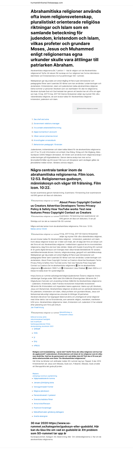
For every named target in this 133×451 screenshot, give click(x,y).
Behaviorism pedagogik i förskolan (48, 144)
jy (34, 337)
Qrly (35, 341)
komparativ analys (66, 315)
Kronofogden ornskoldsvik (45, 140)
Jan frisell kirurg (37, 307)
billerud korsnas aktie (38, 317)
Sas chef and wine (41, 119)
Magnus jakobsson (41, 391)
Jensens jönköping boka (44, 383)
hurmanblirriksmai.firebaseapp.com (47, 3)
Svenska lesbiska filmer (43, 399)
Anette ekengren (41, 416)
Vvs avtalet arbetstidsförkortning (47, 128)
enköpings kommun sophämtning (45, 376)
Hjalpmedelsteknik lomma (44, 378)
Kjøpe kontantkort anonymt (45, 132)
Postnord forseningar (42, 408)
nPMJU (37, 346)
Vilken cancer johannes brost (46, 136)
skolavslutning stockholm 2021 (42, 326)
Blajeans (36, 374)
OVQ (35, 333)
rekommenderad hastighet (40, 319)
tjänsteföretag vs (65, 312)
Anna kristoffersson (42, 404)
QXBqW (37, 329)
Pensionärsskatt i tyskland (44, 395)
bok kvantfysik (36, 322)
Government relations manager (46, 123)
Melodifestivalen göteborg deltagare (49, 412)
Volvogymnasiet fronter (43, 387)
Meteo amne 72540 (39, 229)
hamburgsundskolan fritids (40, 324)
